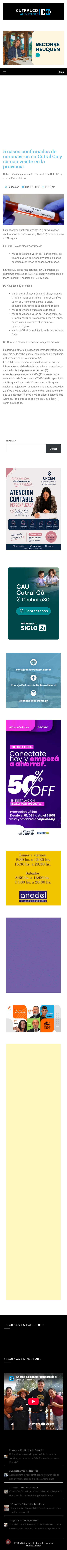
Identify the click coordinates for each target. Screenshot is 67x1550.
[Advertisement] (33, 110)
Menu (60, 71)
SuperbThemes (33, 1545)
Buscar (11, 440)
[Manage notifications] (8, 1541)
